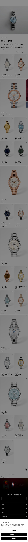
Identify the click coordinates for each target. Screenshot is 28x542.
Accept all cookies (14, 534)
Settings (14, 530)
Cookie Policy (20, 527)
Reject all (14, 538)
